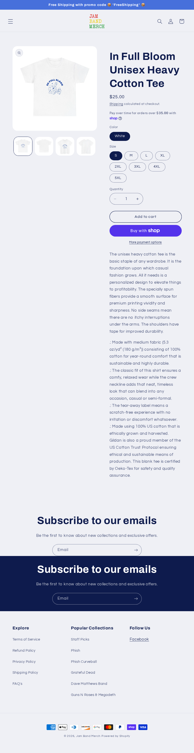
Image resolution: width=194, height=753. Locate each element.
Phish (75, 650)
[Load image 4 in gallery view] (86, 146)
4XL (157, 166)
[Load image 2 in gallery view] (44, 146)
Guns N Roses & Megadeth (93, 695)
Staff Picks (80, 639)
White (120, 136)
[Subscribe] (136, 550)
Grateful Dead (83, 672)
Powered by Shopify (115, 736)
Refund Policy (24, 650)
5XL (118, 178)
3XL (137, 166)
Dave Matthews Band (89, 684)
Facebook (139, 639)
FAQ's (17, 684)
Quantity (116, 189)
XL (162, 155)
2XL (118, 166)
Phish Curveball (84, 661)
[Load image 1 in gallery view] (23, 146)
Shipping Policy (25, 672)
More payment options (145, 242)
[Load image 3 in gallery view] (65, 146)
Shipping (116, 104)
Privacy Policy (24, 661)
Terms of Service (26, 639)
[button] (10, 21)
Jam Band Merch (88, 736)
